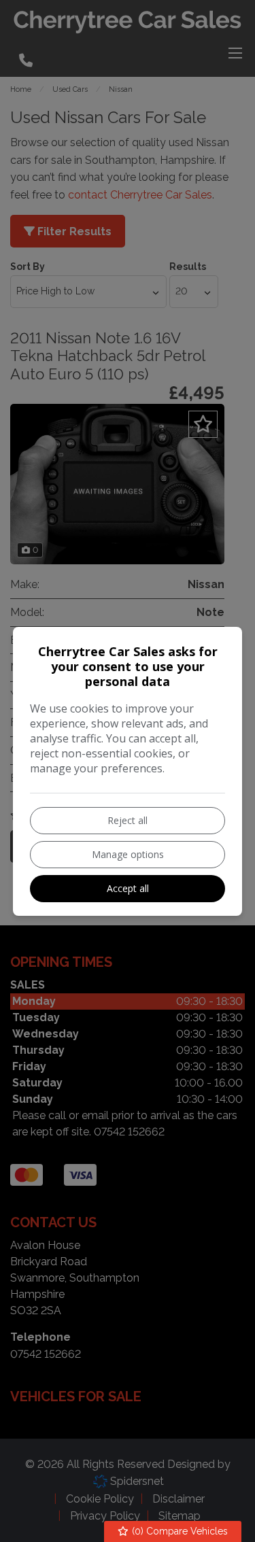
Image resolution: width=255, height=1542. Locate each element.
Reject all (127, 820)
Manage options (128, 854)
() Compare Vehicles (178, 1531)
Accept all (128, 888)
